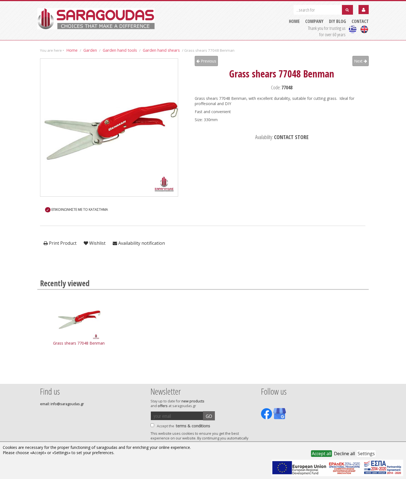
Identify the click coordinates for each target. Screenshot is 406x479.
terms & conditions (193, 425)
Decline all (344, 454)
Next (359, 61)
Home (72, 50)
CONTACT (360, 21)
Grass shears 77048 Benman (79, 343)
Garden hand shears (161, 50)
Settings (366, 454)
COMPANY (314, 21)
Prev (43, 376)
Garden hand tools (120, 50)
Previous (208, 61)
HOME (294, 21)
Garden (90, 50)
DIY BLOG (337, 21)
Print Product (62, 243)
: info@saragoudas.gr (62, 404)
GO (209, 416)
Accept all (321, 454)
